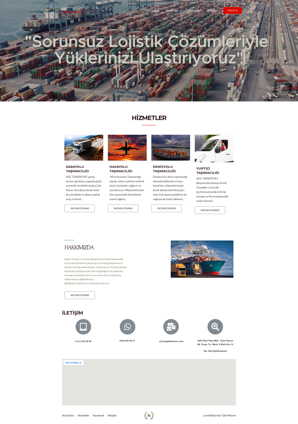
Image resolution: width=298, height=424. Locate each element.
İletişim (212, 10)
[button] (79, 208)
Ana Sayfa (152, 10)
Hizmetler (171, 10)
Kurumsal (194, 10)
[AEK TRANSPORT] (70, 10)
